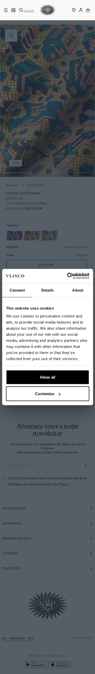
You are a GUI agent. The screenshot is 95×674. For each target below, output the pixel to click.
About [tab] (77, 290)
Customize (44, 394)
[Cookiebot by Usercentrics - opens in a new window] (67, 276)
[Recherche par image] (13, 10)
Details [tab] (47, 290)
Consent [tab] (17, 290)
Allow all (47, 377)
